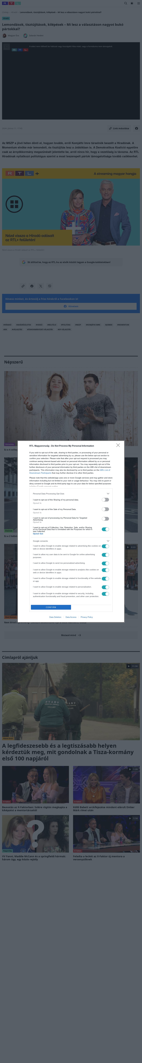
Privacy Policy (87, 617)
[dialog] (71, 531)
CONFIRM (51, 607)
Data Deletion (55, 617)
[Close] (119, 446)
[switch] (105, 500)
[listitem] (71, 493)
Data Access (71, 617)
